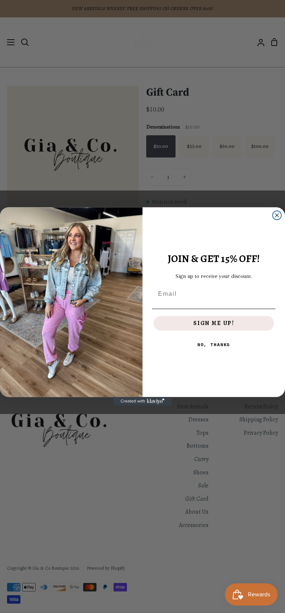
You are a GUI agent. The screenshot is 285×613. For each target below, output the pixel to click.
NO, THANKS (213, 345)
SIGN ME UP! (213, 323)
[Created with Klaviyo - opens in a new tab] (142, 401)
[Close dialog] (277, 215)
